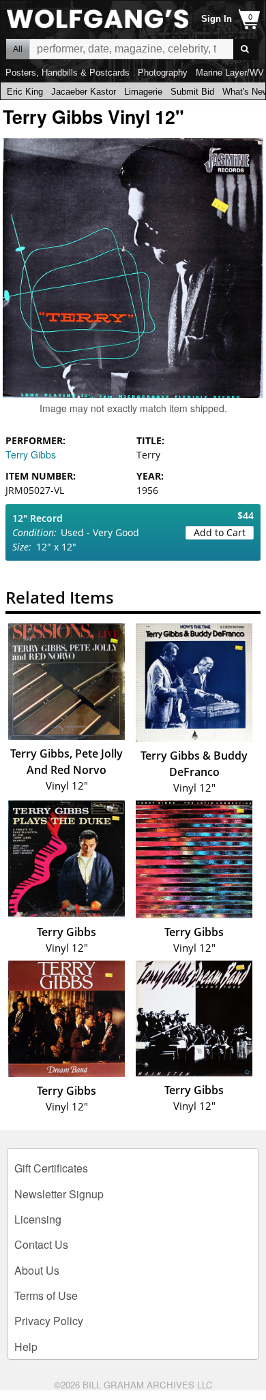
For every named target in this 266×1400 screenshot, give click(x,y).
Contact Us (41, 1244)
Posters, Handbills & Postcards (67, 72)
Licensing (37, 1219)
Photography (163, 72)
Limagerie (143, 92)
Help (26, 1346)
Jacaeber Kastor (83, 92)
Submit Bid (192, 92)
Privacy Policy (48, 1320)
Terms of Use (46, 1295)
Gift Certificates (51, 1168)
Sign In (216, 19)
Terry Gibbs (30, 454)
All (18, 49)
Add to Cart (220, 532)
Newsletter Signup (59, 1194)
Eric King (25, 92)
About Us (36, 1270)
